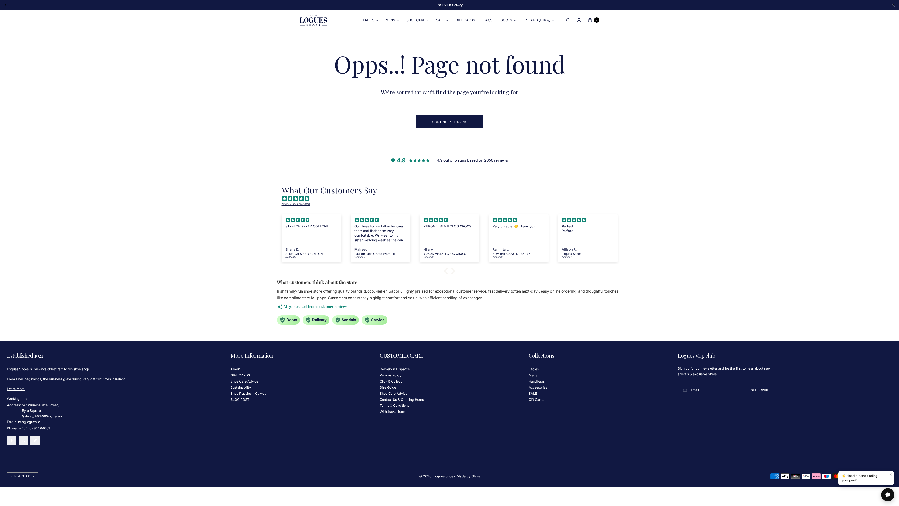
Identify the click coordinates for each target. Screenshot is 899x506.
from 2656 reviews (296, 204)
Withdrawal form (392, 411)
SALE (533, 393)
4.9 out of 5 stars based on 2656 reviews (472, 160)
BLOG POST (240, 400)
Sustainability (241, 387)
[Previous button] (5, 4)
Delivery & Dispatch (395, 369)
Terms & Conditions (394, 405)
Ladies (534, 369)
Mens (533, 375)
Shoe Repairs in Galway (248, 393)
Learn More (16, 389)
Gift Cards (536, 400)
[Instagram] (23, 440)
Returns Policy (391, 375)
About (235, 369)
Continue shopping (449, 122)
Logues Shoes (444, 476)
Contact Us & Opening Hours (402, 400)
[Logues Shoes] (313, 20)
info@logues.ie (28, 422)
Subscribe (760, 390)
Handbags (537, 381)
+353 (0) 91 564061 (34, 428)
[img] (452, 198)
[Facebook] (11, 440)
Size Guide (388, 387)
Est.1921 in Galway (449, 5)
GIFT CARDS (240, 375)
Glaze (476, 476)
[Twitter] (35, 440)
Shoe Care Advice (244, 381)
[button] (370, 20)
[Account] (579, 20)
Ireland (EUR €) (537, 20)
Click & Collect (391, 381)
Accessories (538, 387)
